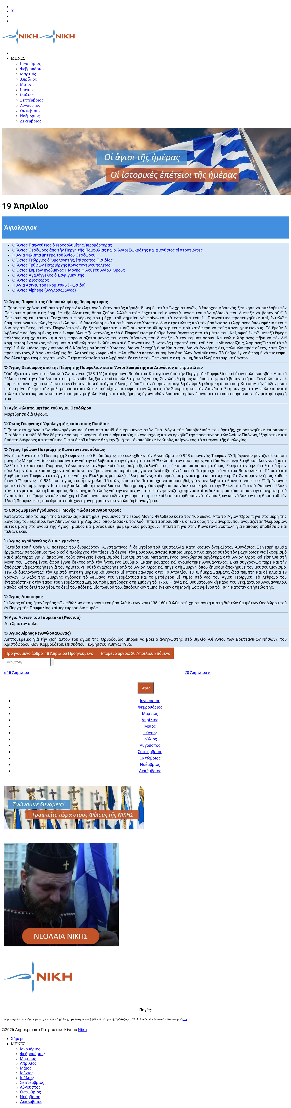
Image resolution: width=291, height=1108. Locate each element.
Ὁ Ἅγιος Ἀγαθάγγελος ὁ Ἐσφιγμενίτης (48, 275)
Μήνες (145, 688)
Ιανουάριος (30, 63)
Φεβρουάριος (32, 68)
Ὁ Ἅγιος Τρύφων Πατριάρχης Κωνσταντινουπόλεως (61, 265)
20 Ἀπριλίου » (197, 672)
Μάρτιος (28, 74)
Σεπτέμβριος (31, 100)
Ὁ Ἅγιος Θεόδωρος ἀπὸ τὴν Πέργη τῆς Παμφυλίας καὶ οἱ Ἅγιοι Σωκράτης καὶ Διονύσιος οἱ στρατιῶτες (107, 250)
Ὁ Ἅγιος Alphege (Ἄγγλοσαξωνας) (44, 290)
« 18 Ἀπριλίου (16, 672)
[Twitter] (12, 11)
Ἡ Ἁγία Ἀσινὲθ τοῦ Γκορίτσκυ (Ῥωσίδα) (48, 285)
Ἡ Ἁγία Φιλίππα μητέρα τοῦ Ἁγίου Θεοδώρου (53, 255)
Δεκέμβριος (30, 121)
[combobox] (27, 662)
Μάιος (26, 84)
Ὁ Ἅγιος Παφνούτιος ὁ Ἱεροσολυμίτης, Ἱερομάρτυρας (62, 245)
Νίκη (82, 1029)
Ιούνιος (26, 89)
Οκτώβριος (30, 110)
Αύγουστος (30, 105)
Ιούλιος (26, 95)
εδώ (185, 1019)
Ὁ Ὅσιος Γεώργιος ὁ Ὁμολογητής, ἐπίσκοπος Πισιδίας (62, 260)
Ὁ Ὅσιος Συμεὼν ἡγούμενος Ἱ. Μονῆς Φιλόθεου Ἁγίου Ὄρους (68, 270)
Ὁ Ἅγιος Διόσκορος (30, 280)
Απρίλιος (28, 79)
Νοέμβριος (30, 116)
